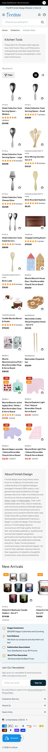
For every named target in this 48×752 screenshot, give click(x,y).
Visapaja (28, 234)
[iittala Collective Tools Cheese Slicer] (12, 180)
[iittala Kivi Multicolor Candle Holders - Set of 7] (18, 588)
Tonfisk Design (8, 315)
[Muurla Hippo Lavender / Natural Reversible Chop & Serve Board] (12, 432)
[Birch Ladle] (12, 261)
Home (4, 30)
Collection (15, 30)
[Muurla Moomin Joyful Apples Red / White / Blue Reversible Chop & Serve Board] (12, 385)
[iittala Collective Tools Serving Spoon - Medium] (12, 91)
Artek (12, 500)
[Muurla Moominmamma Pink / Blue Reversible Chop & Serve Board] (12, 342)
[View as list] (43, 75)
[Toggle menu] (3, 14)
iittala (5, 105)
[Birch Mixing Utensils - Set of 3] (35, 137)
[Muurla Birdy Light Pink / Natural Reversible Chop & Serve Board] (35, 432)
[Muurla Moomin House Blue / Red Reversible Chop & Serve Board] (35, 261)
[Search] (42, 22)
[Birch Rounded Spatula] (35, 180)
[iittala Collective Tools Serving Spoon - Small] (35, 91)
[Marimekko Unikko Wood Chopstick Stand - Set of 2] (35, 302)
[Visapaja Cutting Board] (35, 221)
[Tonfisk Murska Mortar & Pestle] (12, 302)
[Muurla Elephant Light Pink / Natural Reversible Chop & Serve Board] (35, 385)
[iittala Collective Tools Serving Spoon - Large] (12, 137)
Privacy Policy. (7, 693)
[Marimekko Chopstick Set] (35, 342)
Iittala (7, 500)
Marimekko (30, 315)
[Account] (39, 14)
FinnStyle (13, 747)
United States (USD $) (15, 720)
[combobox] (24, 22)
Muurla (28, 275)
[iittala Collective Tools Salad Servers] (12, 221)
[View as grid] (36, 75)
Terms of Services (35, 690)
